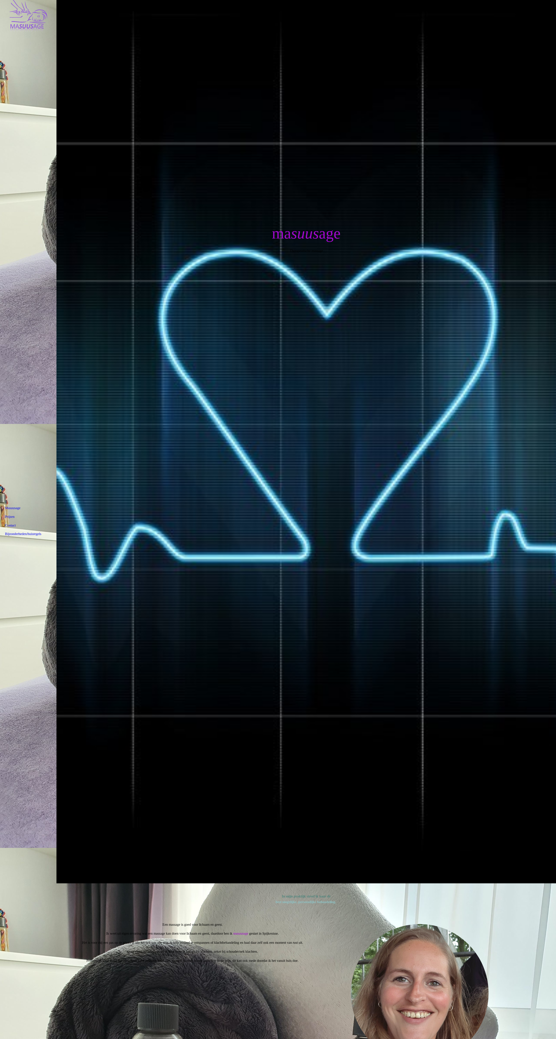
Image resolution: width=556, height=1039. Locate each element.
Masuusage (12, 508)
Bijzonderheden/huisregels (23, 534)
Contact (10, 525)
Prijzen (10, 517)
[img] (28, 16)
